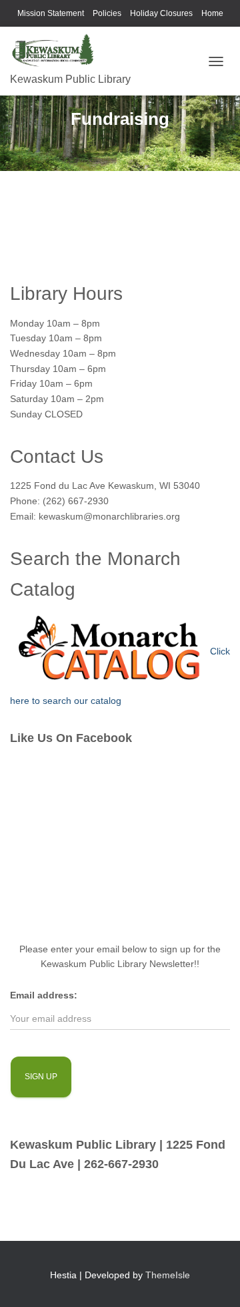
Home (212, 13)
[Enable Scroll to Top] (214, 1280)
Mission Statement (50, 13)
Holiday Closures (161, 13)
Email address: (43, 995)
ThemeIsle (167, 1275)
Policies (107, 13)
